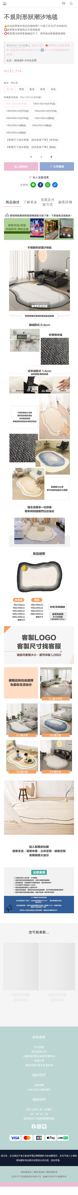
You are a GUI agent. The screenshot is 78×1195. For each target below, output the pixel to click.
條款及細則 (39, 1171)
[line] (33, 185)
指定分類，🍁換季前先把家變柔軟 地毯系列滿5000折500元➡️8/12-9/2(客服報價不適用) (38, 50)
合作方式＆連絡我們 (39, 1089)
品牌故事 (39, 1085)
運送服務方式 (39, 1051)
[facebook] (40, 185)
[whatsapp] (47, 185)
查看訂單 (39, 1060)
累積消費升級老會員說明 (39, 1065)
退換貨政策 (26, 1171)
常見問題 (39, 1047)
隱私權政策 (52, 1171)
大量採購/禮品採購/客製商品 (39, 1056)
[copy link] (55, 185)
